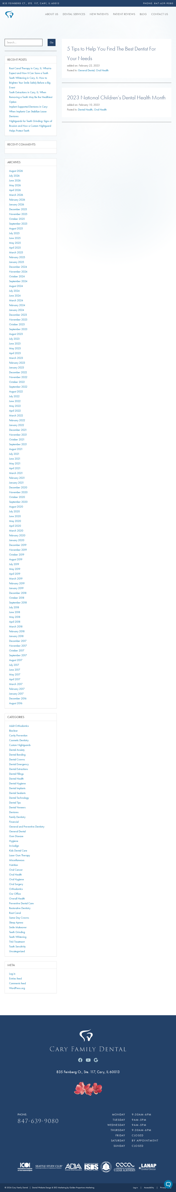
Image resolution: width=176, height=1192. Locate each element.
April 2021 (15, 468)
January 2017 (16, 693)
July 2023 (14, 339)
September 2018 (18, 602)
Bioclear (13, 730)
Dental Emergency (19, 764)
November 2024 (18, 271)
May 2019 (14, 569)
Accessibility (149, 1187)
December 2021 (18, 430)
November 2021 (18, 434)
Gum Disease (16, 836)
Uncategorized (17, 951)
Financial (14, 822)
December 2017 (17, 641)
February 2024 (17, 305)
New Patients (99, 14)
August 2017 (15, 660)
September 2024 (18, 281)
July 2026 (14, 175)
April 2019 (14, 574)
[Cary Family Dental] (9, 14)
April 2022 (15, 410)
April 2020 (15, 526)
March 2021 (16, 473)
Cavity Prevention (18, 735)
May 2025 (15, 243)
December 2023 (18, 315)
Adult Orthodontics (19, 726)
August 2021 (16, 449)
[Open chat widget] (168, 1184)
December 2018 (17, 593)
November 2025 (18, 214)
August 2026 (16, 171)
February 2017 (17, 689)
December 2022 (18, 372)
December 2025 (18, 209)
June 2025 (15, 238)
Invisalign (14, 846)
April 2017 (14, 679)
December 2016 (17, 698)
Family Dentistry (17, 817)
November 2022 (18, 377)
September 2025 (18, 223)
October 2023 (17, 324)
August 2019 (15, 559)
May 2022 (15, 406)
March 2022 (16, 415)
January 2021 (16, 482)
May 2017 (14, 674)
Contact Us (159, 14)
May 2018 (14, 617)
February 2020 (17, 535)
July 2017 (14, 665)
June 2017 (14, 669)
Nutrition (13, 865)
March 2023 (16, 358)
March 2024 (16, 300)
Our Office (15, 893)
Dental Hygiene (17, 783)
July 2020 (14, 511)
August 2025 (16, 228)
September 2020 (18, 502)
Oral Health (102, 70)
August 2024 (16, 286)
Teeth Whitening (17, 937)
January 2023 (16, 367)
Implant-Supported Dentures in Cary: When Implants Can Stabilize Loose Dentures (28, 111)
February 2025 (17, 257)
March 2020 (16, 530)
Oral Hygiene (16, 879)
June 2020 (15, 516)
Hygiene (13, 841)
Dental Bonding (17, 754)
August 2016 (15, 703)
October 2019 (16, 554)
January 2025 (16, 262)
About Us (51, 14)
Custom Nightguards (20, 745)
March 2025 (16, 252)
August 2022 (16, 391)
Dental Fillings (16, 774)
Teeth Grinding (17, 932)
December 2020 (18, 487)
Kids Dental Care (18, 850)
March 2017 (16, 684)
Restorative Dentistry (19, 908)
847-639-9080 (163, 3)
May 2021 (15, 463)
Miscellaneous (16, 860)
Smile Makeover (18, 927)
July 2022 (14, 396)
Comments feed (17, 983)
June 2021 (14, 458)
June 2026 (15, 180)
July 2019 (14, 564)
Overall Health (17, 898)
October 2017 (16, 650)
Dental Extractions (18, 769)
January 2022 (16, 425)
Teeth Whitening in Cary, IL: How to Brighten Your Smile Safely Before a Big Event (29, 82)
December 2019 (17, 545)
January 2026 (16, 204)
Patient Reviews (124, 14)
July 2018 (14, 607)
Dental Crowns (17, 759)
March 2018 (16, 626)
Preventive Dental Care (21, 903)
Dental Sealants (17, 793)
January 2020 (16, 540)
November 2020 (18, 492)
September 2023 (18, 329)
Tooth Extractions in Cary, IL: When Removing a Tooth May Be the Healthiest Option (30, 97)
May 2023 (15, 348)
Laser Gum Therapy (19, 855)
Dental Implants (17, 788)
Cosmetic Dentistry (19, 740)
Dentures (14, 812)
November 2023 (18, 319)
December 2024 (18, 267)
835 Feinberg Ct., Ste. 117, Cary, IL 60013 (31, 3)
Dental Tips (15, 802)
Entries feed (15, 978)
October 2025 (17, 219)
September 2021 (18, 444)
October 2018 (16, 598)
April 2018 (14, 621)
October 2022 (17, 382)
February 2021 (17, 478)
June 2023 (15, 343)
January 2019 (16, 588)
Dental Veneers (17, 807)
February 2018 (17, 631)
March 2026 (16, 195)
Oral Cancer (16, 870)
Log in (12, 973)
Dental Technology (19, 798)
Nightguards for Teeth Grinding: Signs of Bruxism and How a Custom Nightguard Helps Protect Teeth (30, 125)
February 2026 (17, 199)
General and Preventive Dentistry (26, 826)
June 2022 (15, 401)
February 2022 (17, 420)
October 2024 (17, 276)
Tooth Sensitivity (17, 946)
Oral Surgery (16, 884)
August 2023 (16, 334)
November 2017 (18, 645)
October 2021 (17, 439)
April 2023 (15, 353)
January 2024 (16, 310)
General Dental (86, 70)
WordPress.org (17, 988)
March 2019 (16, 578)
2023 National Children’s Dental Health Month (116, 97)
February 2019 (17, 583)
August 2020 (16, 506)
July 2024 (14, 291)
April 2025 (15, 247)
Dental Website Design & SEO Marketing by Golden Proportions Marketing (63, 1187)
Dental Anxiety (17, 750)
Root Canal (15, 913)
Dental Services (74, 14)
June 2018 (14, 612)
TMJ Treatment (17, 941)
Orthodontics (16, 889)
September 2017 (18, 655)
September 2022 (18, 386)
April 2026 (15, 190)
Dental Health (85, 109)
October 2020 (17, 497)
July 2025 (14, 233)
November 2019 (18, 550)
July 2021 (14, 454)
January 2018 (16, 636)
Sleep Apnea (16, 922)
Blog (143, 14)
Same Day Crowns (19, 917)
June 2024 (15, 295)
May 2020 (15, 521)
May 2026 (15, 185)
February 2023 (17, 363)
